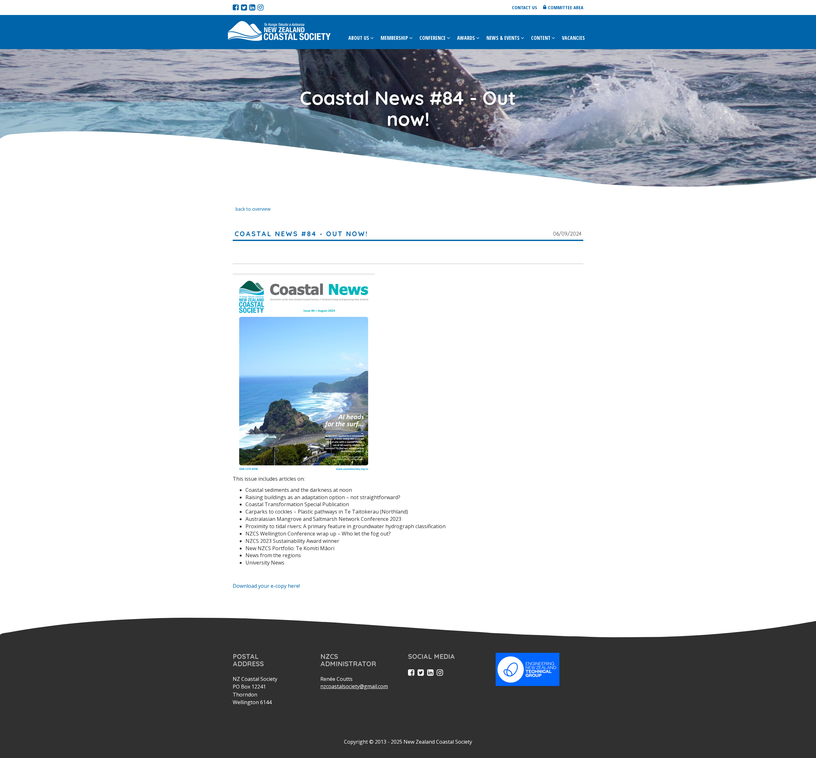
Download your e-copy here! (266, 585)
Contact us (524, 7)
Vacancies (573, 37)
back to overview (253, 209)
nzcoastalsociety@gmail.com (354, 686)
